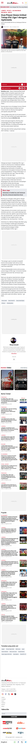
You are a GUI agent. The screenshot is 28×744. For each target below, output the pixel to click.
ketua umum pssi (13, 651)
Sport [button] (2, 701)
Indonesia (4, 12)
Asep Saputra (16, 654)
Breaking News (10, 303)
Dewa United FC (11, 300)
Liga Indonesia (16, 10)
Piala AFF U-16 (23, 654)
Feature (3, 702)
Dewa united (4, 300)
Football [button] (3, 699)
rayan (23, 649)
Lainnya (3, 10)
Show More (14, 353)
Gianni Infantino (5, 651)
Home (2, 697)
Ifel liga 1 (3, 303)
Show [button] (2, 706)
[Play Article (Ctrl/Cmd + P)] (20, 88)
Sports (9, 10)
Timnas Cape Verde (10, 649)
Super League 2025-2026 (7, 654)
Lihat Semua (23, 367)
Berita (10, 12)
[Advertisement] (14, 68)
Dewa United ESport (20, 300)
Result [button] (3, 704)
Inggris (3, 649)
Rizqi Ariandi (6, 26)
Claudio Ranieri (21, 651)
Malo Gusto (18, 649)
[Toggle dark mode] (26, 2)
